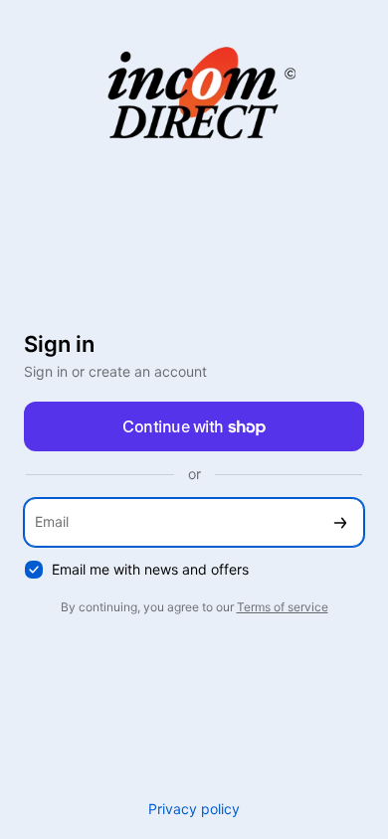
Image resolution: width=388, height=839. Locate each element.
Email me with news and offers (150, 569)
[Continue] (340, 522)
